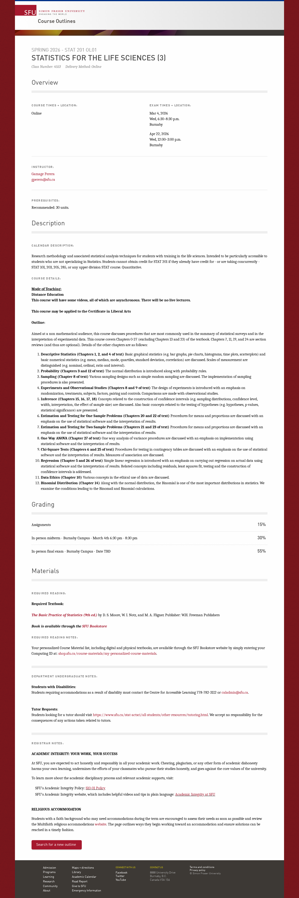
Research (49, 881)
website (100, 824)
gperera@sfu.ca (43, 180)
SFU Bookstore (94, 626)
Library (76, 872)
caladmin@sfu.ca (235, 692)
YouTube (121, 880)
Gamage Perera (43, 174)
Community (50, 886)
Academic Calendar (84, 877)
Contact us (156, 868)
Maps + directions (83, 868)
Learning (48, 877)
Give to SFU (79, 886)
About (46, 890)
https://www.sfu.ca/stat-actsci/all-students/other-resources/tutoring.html (150, 715)
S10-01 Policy (95, 788)
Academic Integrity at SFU (195, 794)
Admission (49, 868)
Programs (49, 872)
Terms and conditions (202, 867)
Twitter (120, 876)
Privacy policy (197, 870)
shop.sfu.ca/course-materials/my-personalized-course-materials (107, 653)
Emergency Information (86, 890)
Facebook (121, 872)
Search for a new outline (56, 845)
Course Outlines (56, 21)
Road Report (79, 881)
